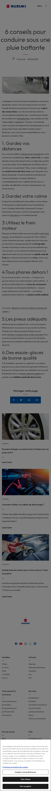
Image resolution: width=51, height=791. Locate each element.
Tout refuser (26, 779)
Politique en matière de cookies (15, 767)
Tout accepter (25, 786)
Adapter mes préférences (25, 772)
